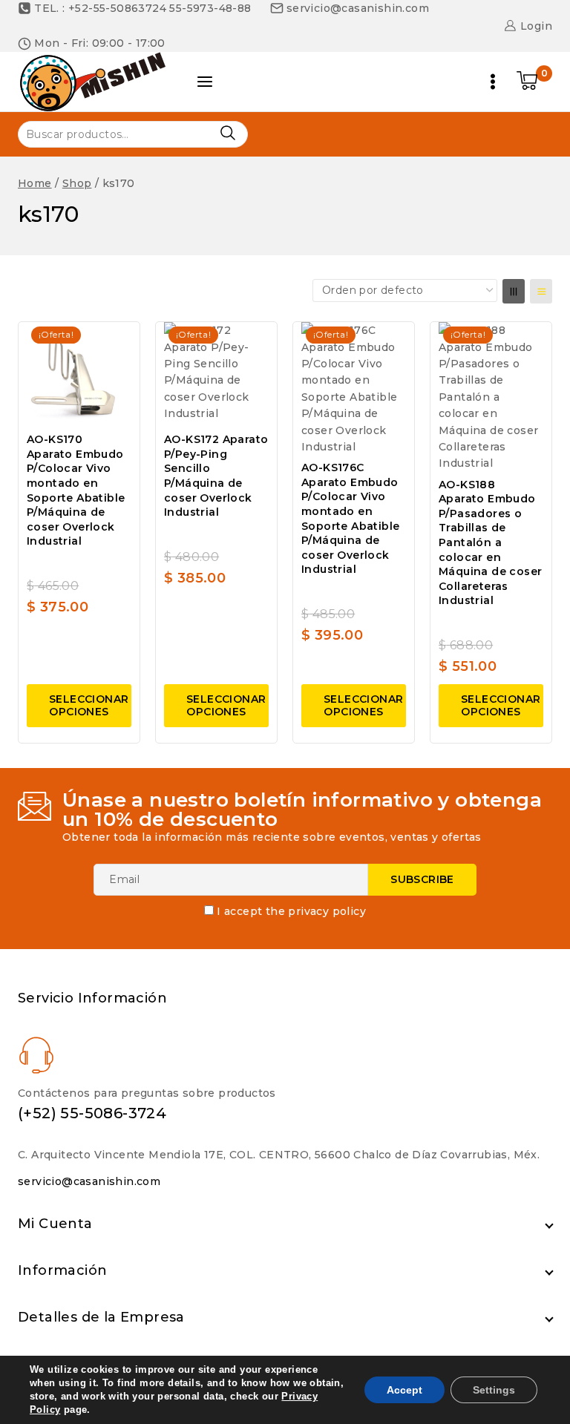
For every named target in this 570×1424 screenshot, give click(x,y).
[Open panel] (205, 82)
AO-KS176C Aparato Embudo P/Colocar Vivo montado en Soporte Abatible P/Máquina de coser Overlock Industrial (350, 518)
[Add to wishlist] (116, 342)
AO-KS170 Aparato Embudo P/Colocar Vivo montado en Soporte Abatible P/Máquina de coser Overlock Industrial (76, 490)
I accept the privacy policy (291, 911)
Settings (494, 1390)
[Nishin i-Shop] (92, 81)
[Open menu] (493, 82)
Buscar (227, 133)
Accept (404, 1390)
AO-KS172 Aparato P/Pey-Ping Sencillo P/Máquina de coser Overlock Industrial (216, 476)
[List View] (541, 291)
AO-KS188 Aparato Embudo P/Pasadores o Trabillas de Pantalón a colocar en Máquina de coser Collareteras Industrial (490, 543)
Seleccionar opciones (88, 705)
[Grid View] (513, 291)
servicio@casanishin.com (89, 1181)
